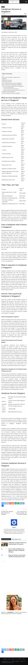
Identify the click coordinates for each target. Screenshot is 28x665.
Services (6, 4)
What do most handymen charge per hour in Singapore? (11, 78)
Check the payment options (8, 87)
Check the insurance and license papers (11, 88)
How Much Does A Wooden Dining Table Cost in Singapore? (7, 513)
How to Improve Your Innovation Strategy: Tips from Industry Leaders (21, 513)
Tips (16, 659)
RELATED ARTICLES (6, 539)
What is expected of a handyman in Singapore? (12, 84)
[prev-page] (2, 561)
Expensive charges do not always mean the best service (14, 90)
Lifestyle (12, 659)
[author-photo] (14, 525)
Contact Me (5, 659)
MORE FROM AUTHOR (16, 539)
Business (19, 659)
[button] (2, 2)
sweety (3, 13)
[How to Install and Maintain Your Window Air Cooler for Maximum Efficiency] (4, 550)
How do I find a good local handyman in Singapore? (13, 86)
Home (2, 4)
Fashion (23, 659)
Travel (9, 659)
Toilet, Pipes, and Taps (6, 81)
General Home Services (7, 80)
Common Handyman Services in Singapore (11, 93)
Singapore (13, 496)
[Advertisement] (14, 578)
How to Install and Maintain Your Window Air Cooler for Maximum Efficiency (16, 550)
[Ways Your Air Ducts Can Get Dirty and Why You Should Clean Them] (4, 556)
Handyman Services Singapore (8, 91)
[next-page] (4, 561)
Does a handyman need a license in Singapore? (12, 83)
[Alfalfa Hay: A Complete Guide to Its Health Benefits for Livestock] (4, 544)
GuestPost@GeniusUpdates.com (7, 662)
